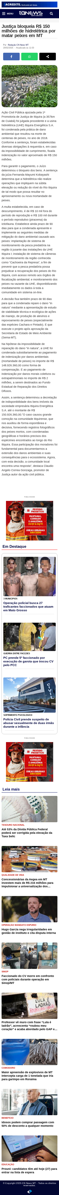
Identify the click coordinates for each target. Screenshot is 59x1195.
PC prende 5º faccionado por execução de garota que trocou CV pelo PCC (28, 661)
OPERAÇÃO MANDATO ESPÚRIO (19, 925)
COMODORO (8, 1068)
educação (8, 1164)
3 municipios (10, 599)
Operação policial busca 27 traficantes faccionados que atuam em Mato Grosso (28, 606)
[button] (51, 13)
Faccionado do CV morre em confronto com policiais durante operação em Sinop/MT (28, 979)
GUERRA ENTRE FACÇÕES (16, 653)
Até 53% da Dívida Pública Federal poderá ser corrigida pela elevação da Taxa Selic (27, 833)
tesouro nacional (13, 825)
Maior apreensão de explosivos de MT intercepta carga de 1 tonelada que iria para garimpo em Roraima (27, 1076)
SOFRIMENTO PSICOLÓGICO (17, 715)
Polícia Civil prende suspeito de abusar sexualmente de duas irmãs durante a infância (28, 723)
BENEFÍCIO (8, 1118)
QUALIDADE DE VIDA (13, 875)
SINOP (5, 971)
